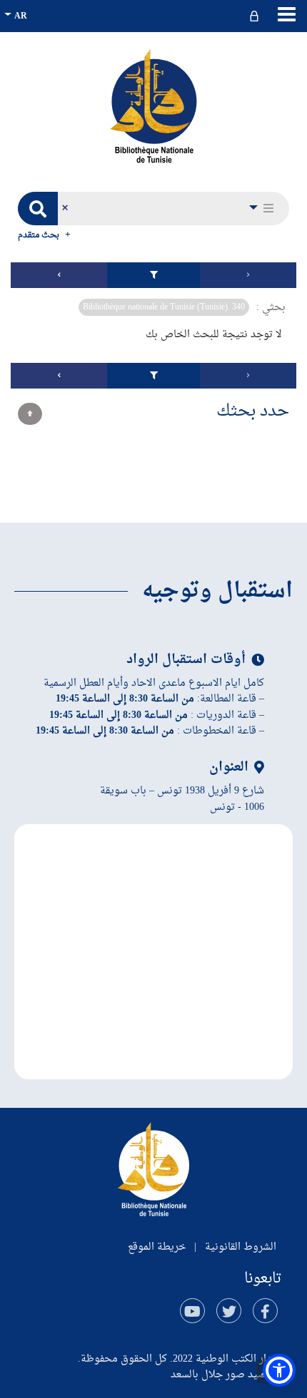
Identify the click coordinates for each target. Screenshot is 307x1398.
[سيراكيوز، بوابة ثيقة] (153, 105)
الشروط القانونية (240, 1247)
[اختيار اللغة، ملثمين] (17, 16)
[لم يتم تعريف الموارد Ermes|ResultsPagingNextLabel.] (59, 275)
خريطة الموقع (157, 1247)
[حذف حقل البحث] (65, 208)
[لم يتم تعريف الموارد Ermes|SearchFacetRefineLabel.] (153, 275)
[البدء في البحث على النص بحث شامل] (38, 208)
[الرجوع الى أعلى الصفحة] (30, 414)
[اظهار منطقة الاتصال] (256, 16)
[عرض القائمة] (286, 14)
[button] (262, 208)
